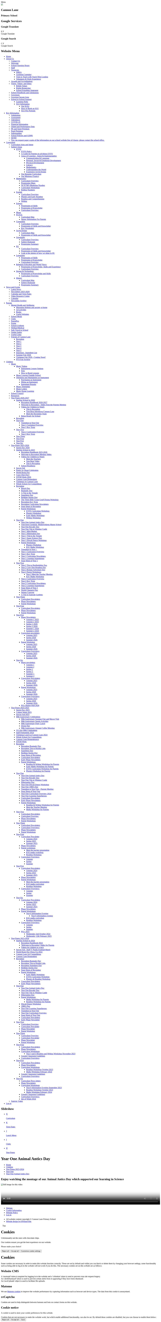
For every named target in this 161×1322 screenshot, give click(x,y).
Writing (24, 201)
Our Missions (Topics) (30, 176)
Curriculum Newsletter (30, 837)
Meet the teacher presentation (37, 850)
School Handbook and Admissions (25, 93)
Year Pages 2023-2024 (20, 938)
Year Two (20, 430)
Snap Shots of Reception (31, 506)
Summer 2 (30, 676)
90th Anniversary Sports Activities (34, 721)
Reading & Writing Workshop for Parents (42, 764)
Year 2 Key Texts (28, 434)
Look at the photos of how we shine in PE (38, 253)
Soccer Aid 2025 (22, 714)
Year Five (20, 441)
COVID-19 (15, 122)
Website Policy (12, 1213)
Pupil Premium (17, 131)
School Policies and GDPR (22, 136)
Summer (29, 864)
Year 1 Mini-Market (29, 531)
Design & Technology (25, 271)
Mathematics (31, 167)
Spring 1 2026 (31, 624)
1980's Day (25, 1006)
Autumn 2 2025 (32, 622)
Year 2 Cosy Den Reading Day (33, 567)
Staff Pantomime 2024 (25, 733)
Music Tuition (21, 366)
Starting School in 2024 (25, 941)
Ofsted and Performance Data (23, 127)
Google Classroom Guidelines (33, 1056)
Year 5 (18, 350)
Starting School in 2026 (25, 400)
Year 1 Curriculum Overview (32, 552)
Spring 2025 (31, 841)
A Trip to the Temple (29, 493)
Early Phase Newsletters (30, 760)
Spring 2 (29, 671)
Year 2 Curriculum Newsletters (33, 583)
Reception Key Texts (29, 502)
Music (18, 212)
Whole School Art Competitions (29, 484)
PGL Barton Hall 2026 (30, 705)
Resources (15, 396)
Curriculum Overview (30, 181)
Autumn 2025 (31, 635)
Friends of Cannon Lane (20, 337)
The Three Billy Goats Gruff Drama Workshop (39, 500)
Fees (23, 371)
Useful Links (16, 335)
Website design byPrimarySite (18, 1221)
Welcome (14, 63)
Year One (20, 420)
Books (18, 312)
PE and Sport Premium (20, 129)
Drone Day (25, 726)
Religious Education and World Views (31, 264)
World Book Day (23, 472)
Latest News (16, 289)
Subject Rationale (28, 242)
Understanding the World (36, 169)
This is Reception (33, 409)
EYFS (18, 149)
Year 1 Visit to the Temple (31, 536)
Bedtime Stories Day (29, 497)
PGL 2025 (25, 932)
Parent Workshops (28, 509)
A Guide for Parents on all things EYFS (37, 154)
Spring (28, 861)
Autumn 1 (30, 665)
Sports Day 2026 (23, 448)
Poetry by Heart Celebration (27, 470)
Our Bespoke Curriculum (31, 174)
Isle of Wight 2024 (28, 1099)
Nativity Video (17, 1101)
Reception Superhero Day (31, 965)
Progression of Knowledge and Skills (36, 273)
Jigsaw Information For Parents (33, 219)
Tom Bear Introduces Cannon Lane (40, 411)
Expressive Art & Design (36, 172)
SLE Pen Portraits (28, 111)
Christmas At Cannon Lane (27, 482)
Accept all (15, 1251)
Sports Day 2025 (23, 710)
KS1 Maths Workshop (35, 547)
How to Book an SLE (30, 108)
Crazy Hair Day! (22, 475)
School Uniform (17, 326)
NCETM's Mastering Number (33, 185)
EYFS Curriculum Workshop (37, 511)
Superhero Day (27, 495)
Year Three (20, 436)
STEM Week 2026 (23, 477)
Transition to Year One (30, 423)
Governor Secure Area (20, 97)
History (19, 278)
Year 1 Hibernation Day (30, 534)
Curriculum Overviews (30, 651)
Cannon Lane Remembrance (27, 739)
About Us (10, 59)
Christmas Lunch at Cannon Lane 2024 (31, 735)
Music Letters (21, 389)
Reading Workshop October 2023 (39, 1069)
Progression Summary (30, 244)
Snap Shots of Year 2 (29, 588)
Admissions (15, 115)
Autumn (29, 859)
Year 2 (18, 344)
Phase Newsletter (28, 1029)
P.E (17, 246)
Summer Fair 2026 (23, 355)
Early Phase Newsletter (30, 1020)
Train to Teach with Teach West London (32, 77)
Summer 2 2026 (32, 631)
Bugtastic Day (26, 491)
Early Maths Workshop (35, 515)
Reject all (5, 1251)
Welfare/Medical (17, 328)
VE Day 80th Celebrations (26, 730)
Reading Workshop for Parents (38, 1002)
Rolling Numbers (28, 190)
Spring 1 (29, 669)
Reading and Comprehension (32, 199)
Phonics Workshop (33, 513)
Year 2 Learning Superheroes (32, 586)
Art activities (21, 310)
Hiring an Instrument (29, 382)
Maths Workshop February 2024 (39, 1072)
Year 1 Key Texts (28, 427)
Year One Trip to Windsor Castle (34, 529)
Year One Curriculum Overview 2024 (36, 794)
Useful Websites (22, 314)
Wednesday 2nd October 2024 (38, 934)
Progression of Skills (29, 206)
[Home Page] (2, 5)
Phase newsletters (28, 662)
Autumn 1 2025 (32, 619)
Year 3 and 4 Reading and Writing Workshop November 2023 (50, 1054)
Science (19, 203)
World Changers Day (29, 590)
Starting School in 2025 (25, 450)
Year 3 (18, 346)
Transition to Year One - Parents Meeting (37, 789)
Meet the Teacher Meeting (36, 807)
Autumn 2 (30, 667)
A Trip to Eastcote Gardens (32, 595)
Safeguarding (16, 133)
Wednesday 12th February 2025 (39, 936)
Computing (20, 221)
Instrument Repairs (28, 384)
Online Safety (16, 332)
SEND (13, 138)
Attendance (15, 120)
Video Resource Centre (20, 296)
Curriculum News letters (31, 1081)
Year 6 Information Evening (37, 913)
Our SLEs (25, 106)
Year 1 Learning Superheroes (32, 558)
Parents (9, 303)
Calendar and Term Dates (21, 294)
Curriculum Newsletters (30, 599)
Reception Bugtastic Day (31, 746)
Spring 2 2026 (31, 626)
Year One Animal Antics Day (32, 522)
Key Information (12, 113)
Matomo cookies (14, 1291)
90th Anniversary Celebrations (28, 717)
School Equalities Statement (27, 90)
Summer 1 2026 (32, 629)
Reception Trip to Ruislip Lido (33, 748)
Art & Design (21, 231)
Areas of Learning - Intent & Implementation (39, 156)
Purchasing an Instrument (31, 380)
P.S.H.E (19, 215)
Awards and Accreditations (21, 81)
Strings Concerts (27, 592)
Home (8, 56)
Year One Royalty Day (30, 527)
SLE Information (23, 104)
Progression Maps (28, 183)
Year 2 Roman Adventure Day (33, 570)
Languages (20, 255)
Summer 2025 (31, 843)
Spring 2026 (31, 638)
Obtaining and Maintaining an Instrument (32, 378)
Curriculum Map (27, 217)
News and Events (13, 287)
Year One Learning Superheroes (34, 796)
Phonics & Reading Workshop (38, 979)
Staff (13, 68)
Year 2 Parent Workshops (31, 572)
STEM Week (21, 742)
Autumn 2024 (31, 839)
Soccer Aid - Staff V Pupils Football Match (33, 950)
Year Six (19, 443)
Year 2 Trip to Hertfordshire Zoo (34, 565)
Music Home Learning (25, 391)
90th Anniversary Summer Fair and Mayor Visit (40, 719)
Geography (20, 237)
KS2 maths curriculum (35, 884)
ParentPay (15, 321)
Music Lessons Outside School (28, 375)
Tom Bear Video (32, 461)
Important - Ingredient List (26, 353)
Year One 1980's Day (29, 787)
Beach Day (25, 488)
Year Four (20, 439)
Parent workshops (28, 848)
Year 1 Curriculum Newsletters (33, 556)
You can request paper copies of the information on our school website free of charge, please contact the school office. (57, 140)
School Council (17, 393)
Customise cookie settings (31, 1251)
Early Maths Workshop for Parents (40, 766)
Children (9, 362)
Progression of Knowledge (31, 208)
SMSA (19, 72)
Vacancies (15, 70)
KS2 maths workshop (34, 852)
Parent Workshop (28, 642)
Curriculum (10, 142)
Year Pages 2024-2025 (20, 708)
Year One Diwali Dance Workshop (35, 785)
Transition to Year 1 (29, 549)
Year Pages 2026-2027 (20, 398)
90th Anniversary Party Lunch (33, 723)
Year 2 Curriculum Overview (32, 432)
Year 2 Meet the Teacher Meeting (39, 574)
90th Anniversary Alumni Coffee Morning (38, 728)
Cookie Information (14, 1210)
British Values (21, 86)
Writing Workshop (33, 518)
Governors (15, 95)
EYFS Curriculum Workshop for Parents (42, 769)
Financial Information (19, 124)
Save (23, 1320)
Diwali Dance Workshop (31, 1004)
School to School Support (21, 99)
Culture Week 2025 (24, 712)
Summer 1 (30, 674)
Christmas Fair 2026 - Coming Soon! (31, 357)
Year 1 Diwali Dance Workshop (34, 540)
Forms (13, 323)
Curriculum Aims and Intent (22, 145)
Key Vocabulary (27, 228)
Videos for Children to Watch (32, 407)
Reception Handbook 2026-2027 (34, 402)
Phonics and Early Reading (32, 197)
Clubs (13, 319)
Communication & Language (37, 158)
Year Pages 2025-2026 (20, 445)
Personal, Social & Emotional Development (43, 160)
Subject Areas (16, 147)
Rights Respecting (23, 88)
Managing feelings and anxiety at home (31, 307)
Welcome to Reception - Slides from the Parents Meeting (43, 405)
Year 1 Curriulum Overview (32, 425)
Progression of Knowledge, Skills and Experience (41, 267)
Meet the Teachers (33, 459)
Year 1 (18, 341)
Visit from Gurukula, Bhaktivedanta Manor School (41, 524)
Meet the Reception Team (36, 414)
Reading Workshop (34, 855)
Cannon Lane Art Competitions (28, 954)
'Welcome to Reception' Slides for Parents (37, 945)
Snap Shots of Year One (30, 791)
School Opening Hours (20, 65)
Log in (8, 1103)
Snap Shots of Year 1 (29, 561)
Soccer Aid (20, 468)
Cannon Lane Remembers (26, 479)
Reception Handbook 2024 (32, 943)
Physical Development (35, 163)
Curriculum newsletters (30, 633)
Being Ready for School (30, 416)
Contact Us (15, 61)
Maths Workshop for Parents (37, 809)
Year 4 (18, 348)
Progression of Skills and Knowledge (36, 226)
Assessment (15, 117)
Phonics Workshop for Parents (38, 771)
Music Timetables (23, 387)
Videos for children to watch (32, 947)
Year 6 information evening (42, 916)
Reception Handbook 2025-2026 (34, 452)
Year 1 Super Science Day (31, 538)
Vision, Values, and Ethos (21, 84)
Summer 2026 (31, 640)
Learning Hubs (22, 102)
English (19, 192)
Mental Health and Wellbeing (22, 305)
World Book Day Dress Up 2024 (29, 952)
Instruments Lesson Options (32, 368)
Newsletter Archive (18, 301)
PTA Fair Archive (23, 359)
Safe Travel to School (19, 330)
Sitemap (9, 1208)
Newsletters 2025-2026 (20, 292)
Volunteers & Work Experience (28, 79)
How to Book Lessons (30, 373)
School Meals (16, 316)
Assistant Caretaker (23, 74)
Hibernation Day (27, 782)
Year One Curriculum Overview (34, 1013)
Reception (20, 339)
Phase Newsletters (28, 601)
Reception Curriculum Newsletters (35, 504)
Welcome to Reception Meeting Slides (36, 454)
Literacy (29, 165)
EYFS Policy (26, 151)
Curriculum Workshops (30, 188)
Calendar (14, 298)
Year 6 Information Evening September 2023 (44, 1088)
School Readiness (28, 466)
